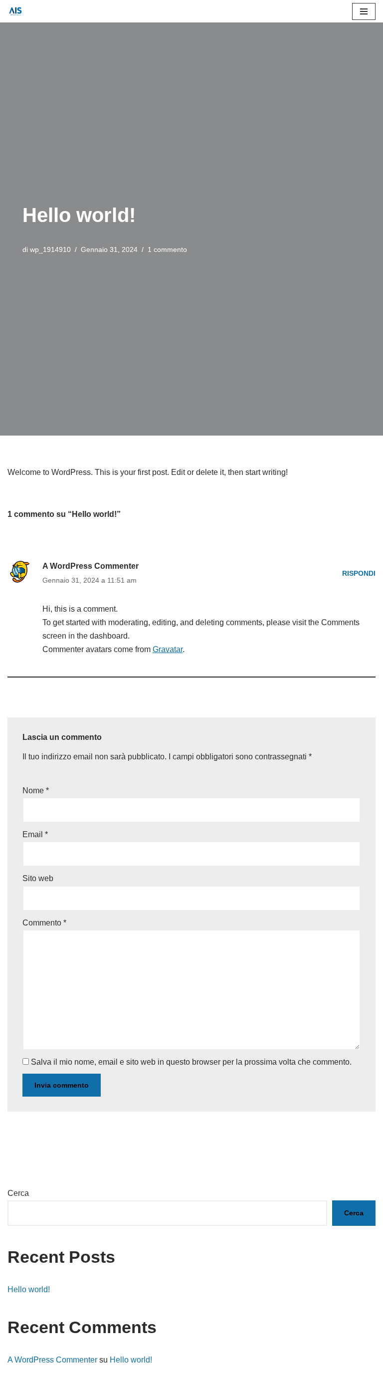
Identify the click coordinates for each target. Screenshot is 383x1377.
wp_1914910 (50, 249)
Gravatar (168, 649)
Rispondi (359, 573)
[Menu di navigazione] (364, 11)
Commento (44, 922)
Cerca (18, 1193)
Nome (35, 790)
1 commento (167, 249)
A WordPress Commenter (90, 566)
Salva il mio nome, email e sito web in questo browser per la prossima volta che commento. (191, 1062)
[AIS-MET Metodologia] (17, 11)
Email (35, 834)
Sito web (37, 878)
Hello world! (28, 1289)
